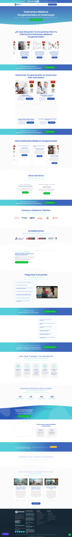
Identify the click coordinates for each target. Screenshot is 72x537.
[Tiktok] (24, 531)
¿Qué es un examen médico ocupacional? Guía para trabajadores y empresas (20, 488)
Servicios (42, 4)
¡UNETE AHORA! (17, 524)
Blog (46, 4)
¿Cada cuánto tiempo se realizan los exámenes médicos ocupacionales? (36, 488)
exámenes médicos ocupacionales (36, 372)
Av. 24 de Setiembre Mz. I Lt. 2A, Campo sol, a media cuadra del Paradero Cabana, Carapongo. (30, 514)
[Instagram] (17, 531)
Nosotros (38, 4)
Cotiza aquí (21, 57)
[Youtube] (20, 531)
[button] (14, 238)
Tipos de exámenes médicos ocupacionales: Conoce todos (51, 488)
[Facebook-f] (15, 531)
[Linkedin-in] (22, 531)
